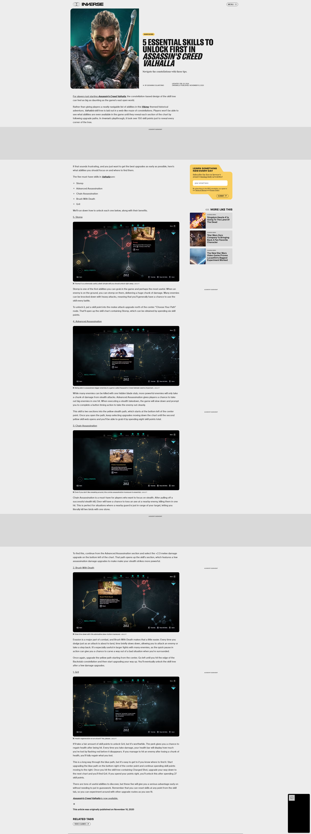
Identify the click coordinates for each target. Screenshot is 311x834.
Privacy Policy (214, 190)
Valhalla (106, 176)
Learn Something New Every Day (205, 169)
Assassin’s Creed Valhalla (112, 96)
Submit (221, 196)
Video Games (80, 824)
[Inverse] (92, 4)
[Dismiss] (307, 796)
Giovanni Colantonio (155, 85)
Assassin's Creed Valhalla (86, 798)
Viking (145, 106)
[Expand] (291, 796)
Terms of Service (201, 190)
